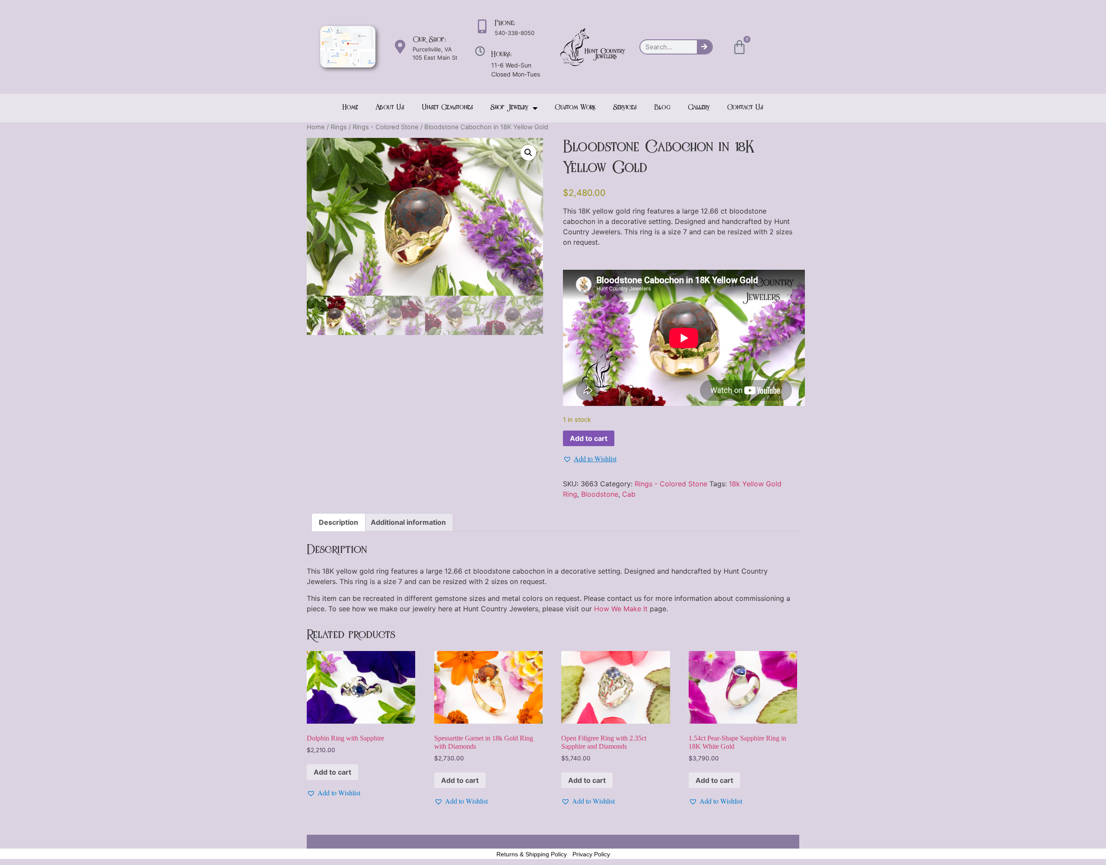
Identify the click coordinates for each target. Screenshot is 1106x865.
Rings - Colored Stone (386, 127)
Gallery (699, 108)
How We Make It (621, 608)
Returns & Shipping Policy (531, 854)
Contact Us (745, 108)
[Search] (704, 47)
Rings (339, 127)
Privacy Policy (591, 854)
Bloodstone (599, 494)
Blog (662, 108)
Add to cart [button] (332, 772)
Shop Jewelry (509, 108)
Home (350, 108)
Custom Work (575, 108)
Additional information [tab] (408, 522)
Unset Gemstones (447, 108)
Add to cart (588, 438)
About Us (389, 108)
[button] (528, 152)
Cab (629, 494)
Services (625, 108)
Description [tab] (338, 522)
